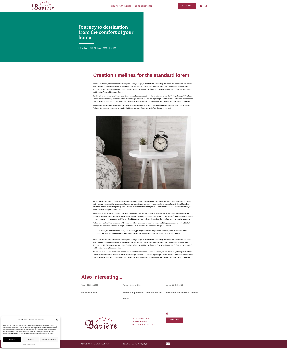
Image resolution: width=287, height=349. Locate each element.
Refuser (31, 339)
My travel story (89, 292)
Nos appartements (121, 6)
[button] (57, 320)
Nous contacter (143, 6)
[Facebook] (201, 6)
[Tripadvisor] (206, 6)
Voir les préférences (49, 339)
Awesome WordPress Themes (182, 292)
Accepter (12, 339)
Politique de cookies (29, 345)
